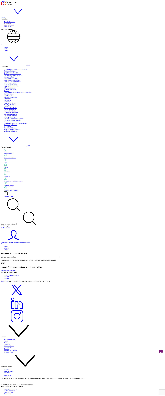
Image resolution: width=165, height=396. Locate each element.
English (6, 47)
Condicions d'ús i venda (10, 389)
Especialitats (7, 23)
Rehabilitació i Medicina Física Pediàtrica (15, 123)
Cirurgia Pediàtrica (9, 77)
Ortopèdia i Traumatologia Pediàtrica (14, 118)
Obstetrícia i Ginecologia (11, 112)
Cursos (6, 341)
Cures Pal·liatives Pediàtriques (12, 81)
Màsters (6, 342)
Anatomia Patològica (9, 71)
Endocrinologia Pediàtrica (11, 86)
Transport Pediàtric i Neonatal (12, 129)
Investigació (7, 100)
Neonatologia (7, 106)
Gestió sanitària (8, 95)
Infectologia (7, 98)
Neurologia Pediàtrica (10, 111)
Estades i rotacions (9, 346)
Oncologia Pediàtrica (9, 117)
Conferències (7, 347)
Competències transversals (11, 78)
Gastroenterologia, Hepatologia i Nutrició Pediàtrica (18, 92)
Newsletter (7, 372)
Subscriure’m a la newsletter (8, 270)
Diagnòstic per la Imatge (10, 84)
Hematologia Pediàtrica (10, 97)
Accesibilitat (7, 394)
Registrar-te (7, 242)
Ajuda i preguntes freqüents (17, 242)
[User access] (13, 240)
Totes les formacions (9, 22)
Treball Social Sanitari (10, 128)
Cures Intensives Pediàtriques (12, 80)
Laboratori (7, 101)
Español (6, 48)
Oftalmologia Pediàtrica (10, 115)
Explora (3, 17)
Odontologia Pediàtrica (10, 114)
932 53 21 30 (4, 281)
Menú (28, 65)
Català (6, 50)
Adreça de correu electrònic (8, 257)
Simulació (7, 344)
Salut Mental (7, 126)
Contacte (27, 242)
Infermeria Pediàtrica (9, 88)
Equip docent (7, 26)
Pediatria (6, 122)
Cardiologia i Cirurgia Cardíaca (12, 74)
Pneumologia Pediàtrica (10, 108)
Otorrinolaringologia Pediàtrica (12, 120)
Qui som (6, 276)
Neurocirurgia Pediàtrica (10, 109)
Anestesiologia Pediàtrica (11, 72)
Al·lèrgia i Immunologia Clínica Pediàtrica (15, 69)
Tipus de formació (9, 25)
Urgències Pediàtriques (10, 131)
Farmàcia (6, 91)
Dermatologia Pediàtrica (10, 83)
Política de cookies (9, 392)
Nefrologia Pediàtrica (10, 105)
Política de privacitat (9, 390)
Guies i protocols (8, 371)
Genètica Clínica (8, 94)
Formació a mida (8, 196)
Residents (6, 349)
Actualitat (6, 369)
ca (1, 44)
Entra (2, 242)
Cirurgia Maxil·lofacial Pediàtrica (13, 75)
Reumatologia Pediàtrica (10, 125)
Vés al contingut (5, 1)
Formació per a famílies (10, 350)
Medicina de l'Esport (9, 103)
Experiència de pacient (10, 89)
